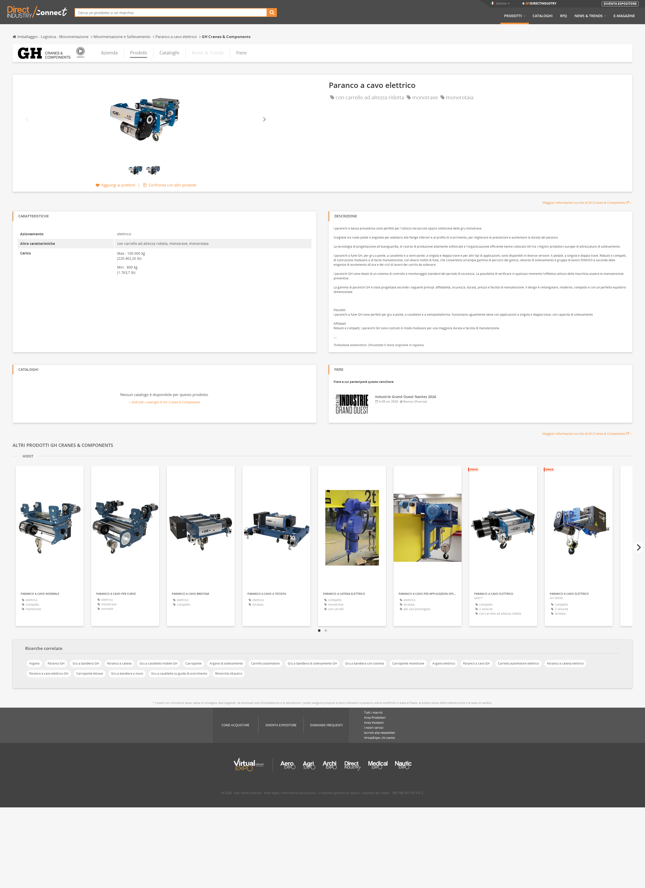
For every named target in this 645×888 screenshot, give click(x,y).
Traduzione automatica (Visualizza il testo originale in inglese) (379, 345)
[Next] (264, 119)
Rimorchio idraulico (228, 673)
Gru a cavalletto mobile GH (158, 663)
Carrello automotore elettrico (518, 663)
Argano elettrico (443, 663)
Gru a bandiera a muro (127, 673)
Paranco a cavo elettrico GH (48, 673)
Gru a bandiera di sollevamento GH (312, 663)
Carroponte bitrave (89, 673)
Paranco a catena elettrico (565, 663)
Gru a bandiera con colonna (364, 663)
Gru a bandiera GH (86, 663)
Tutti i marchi (373, 712)
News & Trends (588, 16)
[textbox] (171, 12)
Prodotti (513, 16)
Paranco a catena (119, 663)
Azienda (109, 53)
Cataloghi (543, 16)
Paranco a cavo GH (476, 663)
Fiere (241, 53)
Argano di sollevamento (226, 663)
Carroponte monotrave (408, 663)
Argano (34, 663)
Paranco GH (56, 663)
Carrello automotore (265, 663)
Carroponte (193, 663)
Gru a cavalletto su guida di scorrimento (179, 673)
